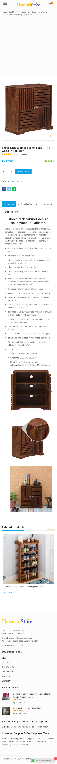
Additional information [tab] (27, 204)
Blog (4, 658)
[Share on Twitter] (9, 189)
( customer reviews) (20, 154)
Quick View (30, 586)
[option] (28, 111)
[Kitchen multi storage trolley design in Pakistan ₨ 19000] (53, 148)
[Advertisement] (28, 46)
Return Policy (7, 671)
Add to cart (25, 171)
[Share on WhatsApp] (14, 189)
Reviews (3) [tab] (47, 204)
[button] (52, 138)
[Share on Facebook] (4, 189)
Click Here (6, 727)
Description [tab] (9, 204)
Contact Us (7, 681)
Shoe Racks (17, 181)
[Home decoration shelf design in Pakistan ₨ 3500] (49, 148)
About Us (6, 676)
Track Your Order (9, 667)
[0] (50, 4)
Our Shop (6, 662)
